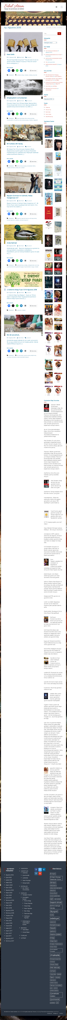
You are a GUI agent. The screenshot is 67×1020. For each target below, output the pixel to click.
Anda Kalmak (12, 243)
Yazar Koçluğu (27, 880)
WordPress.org (49, 116)
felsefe (52, 928)
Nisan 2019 (9, 903)
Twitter (61, 1013)
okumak (35, 75)
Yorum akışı (48, 114)
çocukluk (9, 357)
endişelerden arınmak (33, 265)
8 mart (52, 874)
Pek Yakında (54, 967)
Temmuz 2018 (10, 913)
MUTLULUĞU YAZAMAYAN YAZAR (54, 58)
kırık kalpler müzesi (54, 950)
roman (52, 971)
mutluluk (52, 961)
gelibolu (52, 931)
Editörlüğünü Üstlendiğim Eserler (26, 922)
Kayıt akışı (48, 112)
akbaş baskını (53, 885)
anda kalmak (20, 265)
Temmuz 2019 (10, 900)
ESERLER (24, 893)
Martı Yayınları (28, 908)
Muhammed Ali (55, 959)
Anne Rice (53, 893)
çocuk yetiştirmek (31, 355)
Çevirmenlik (26, 875)
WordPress (56, 1011)
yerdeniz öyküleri (54, 990)
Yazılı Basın (26, 929)
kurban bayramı (11, 220)
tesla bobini (52, 980)
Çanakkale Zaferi (31, 166)
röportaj (52, 974)
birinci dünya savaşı (29, 118)
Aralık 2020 (9, 882)
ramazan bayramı (24, 220)
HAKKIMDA (24, 868)
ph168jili (57, 80)
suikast (23, 167)
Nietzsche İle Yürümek (51, 88)
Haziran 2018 (9, 915)
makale (26, 75)
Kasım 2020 (9, 885)
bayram (19, 218)
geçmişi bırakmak (11, 266)
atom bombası (20, 118)
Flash (38, 1011)
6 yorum (29, 146)
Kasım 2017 (9, 931)
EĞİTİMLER (24, 886)
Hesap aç (48, 107)
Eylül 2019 (9, 898)
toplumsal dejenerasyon (23, 357)
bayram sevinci (25, 218)
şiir (57, 1002)
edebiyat (54, 918)
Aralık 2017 (9, 928)
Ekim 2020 (9, 887)
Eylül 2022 (9, 877)
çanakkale (52, 1002)
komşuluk (14, 357)
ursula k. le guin (53, 982)
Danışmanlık (26, 883)
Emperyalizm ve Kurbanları (17, 98)
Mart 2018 (9, 920)
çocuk (25, 355)
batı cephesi (57, 899)
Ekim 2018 (9, 908)
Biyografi (54, 911)
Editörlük (25, 873)
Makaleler (11, 75)
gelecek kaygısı (20, 266)
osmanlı (13, 167)
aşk (51, 899)
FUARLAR (24, 935)
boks (51, 915)
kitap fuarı (53, 941)
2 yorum (29, 292)
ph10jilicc (55, 86)
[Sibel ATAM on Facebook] (36, 870)
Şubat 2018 (9, 923)
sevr (20, 167)
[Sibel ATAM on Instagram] (36, 873)
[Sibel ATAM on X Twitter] (40, 870)
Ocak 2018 (9, 925)
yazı (51, 988)
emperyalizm (10, 120)
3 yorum (28, 337)
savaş (16, 167)
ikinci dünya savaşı (24, 120)
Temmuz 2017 (10, 941)
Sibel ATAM (20, 1011)
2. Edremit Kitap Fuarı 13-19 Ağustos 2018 (22, 290)
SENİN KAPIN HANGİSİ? (51, 64)
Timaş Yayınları (28, 903)
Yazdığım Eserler (27, 895)
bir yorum (29, 100)
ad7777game (58, 76)
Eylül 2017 (9, 936)
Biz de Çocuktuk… (13, 335)
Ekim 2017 (9, 933)
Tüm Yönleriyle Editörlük (52, 50)
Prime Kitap (27, 901)
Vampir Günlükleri (56, 985)
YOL (47, 62)
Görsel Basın (26, 932)
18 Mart (53, 883)
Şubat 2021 (9, 880)
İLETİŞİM (23, 938)
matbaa (31, 75)
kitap (22, 75)
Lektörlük (25, 878)
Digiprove (42, 1019)
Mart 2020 (9, 895)
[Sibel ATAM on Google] (40, 873)
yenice (55, 988)
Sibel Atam (21, 57)
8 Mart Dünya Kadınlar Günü (55, 878)
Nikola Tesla (54, 964)
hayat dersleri (27, 266)
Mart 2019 (9, 905)
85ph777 (58, 83)
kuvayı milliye (53, 946)
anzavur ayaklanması (54, 895)
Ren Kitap (27, 911)
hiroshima (16, 120)
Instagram (55, 1013)
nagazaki (35, 120)
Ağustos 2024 (10, 875)
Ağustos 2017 (10, 938)
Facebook (49, 1013)
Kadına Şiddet (55, 934)
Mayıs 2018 (9, 918)
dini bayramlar (33, 218)
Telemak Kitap (28, 913)
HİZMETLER (24, 871)
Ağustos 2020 (10, 890)
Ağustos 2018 (10, 910)
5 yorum (29, 57)
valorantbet (48, 90)
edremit (19, 310)
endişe (25, 265)
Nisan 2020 (9, 892)
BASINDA (24, 928)
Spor (52, 977)
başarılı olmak (56, 902)
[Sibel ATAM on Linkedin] (44, 870)
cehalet (19, 75)
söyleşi (58, 977)
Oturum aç (48, 109)
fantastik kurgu (55, 925)
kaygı (32, 266)
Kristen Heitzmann (56, 944)
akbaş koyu (52, 890)
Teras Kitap (27, 906)
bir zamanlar (20, 355)
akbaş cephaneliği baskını (56, 888)
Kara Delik (10, 54)
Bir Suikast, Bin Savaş (15, 144)
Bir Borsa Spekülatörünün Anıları (53, 54)
